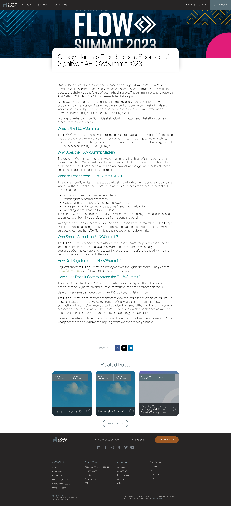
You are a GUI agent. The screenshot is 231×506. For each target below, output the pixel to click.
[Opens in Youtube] (132, 447)
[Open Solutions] (50, 5)
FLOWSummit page (70, 271)
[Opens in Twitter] (119, 447)
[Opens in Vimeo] (126, 447)
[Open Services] (33, 5)
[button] (124, 348)
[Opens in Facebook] (105, 447)
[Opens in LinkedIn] (99, 447)
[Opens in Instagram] (112, 447)
